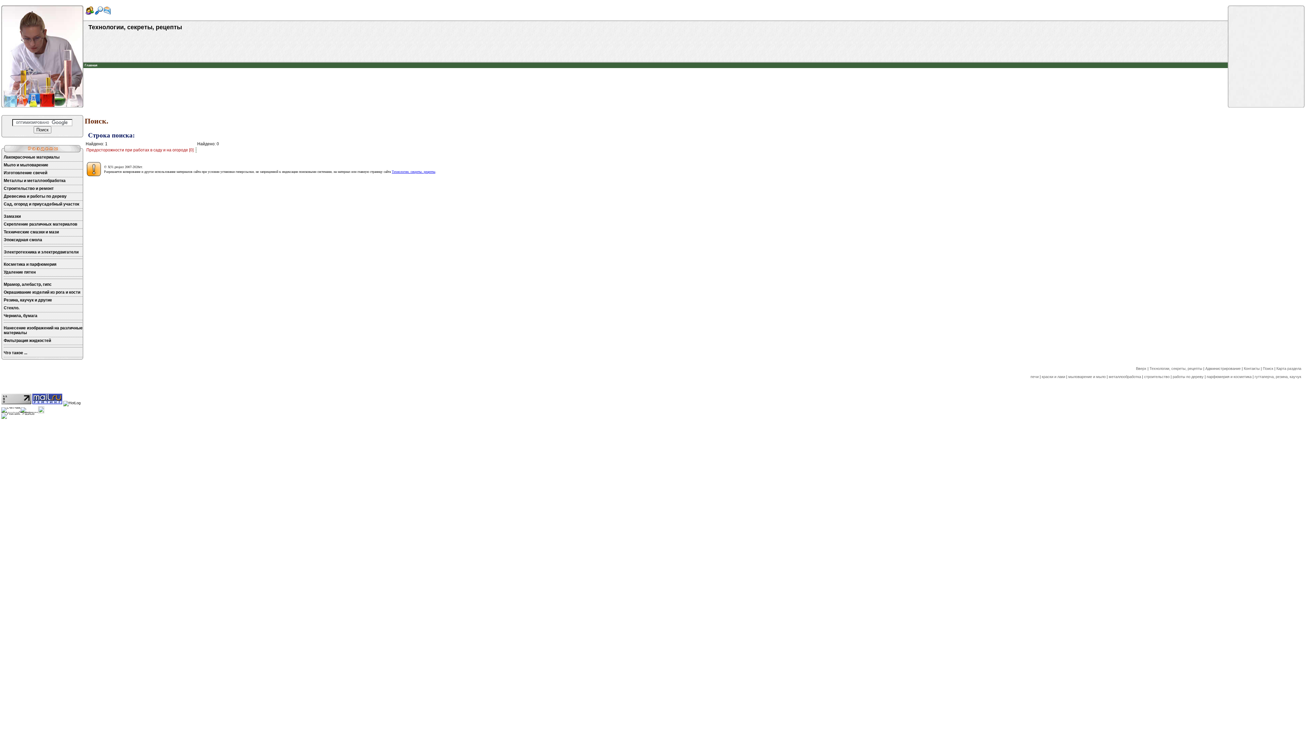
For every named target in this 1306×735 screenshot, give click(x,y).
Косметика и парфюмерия (30, 264)
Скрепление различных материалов (40, 224)
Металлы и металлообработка (35, 180)
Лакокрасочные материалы (32, 157)
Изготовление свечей (25, 172)
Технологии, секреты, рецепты (413, 171)
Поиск (1268, 368)
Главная (91, 65)
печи (1035, 377)
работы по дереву (1188, 377)
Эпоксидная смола (23, 240)
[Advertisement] (655, 78)
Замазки (12, 216)
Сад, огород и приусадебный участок (41, 204)
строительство (1157, 377)
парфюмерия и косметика (1229, 377)
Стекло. (11, 308)
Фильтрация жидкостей (27, 340)
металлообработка (1125, 377)
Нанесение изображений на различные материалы (43, 330)
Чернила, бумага (20, 315)
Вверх (1141, 368)
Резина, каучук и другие (28, 300)
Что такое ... (15, 352)
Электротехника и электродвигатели (41, 252)
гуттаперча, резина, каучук (1278, 377)
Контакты (1252, 368)
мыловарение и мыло (1087, 377)
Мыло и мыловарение (26, 165)
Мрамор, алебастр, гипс (28, 284)
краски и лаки (1053, 377)
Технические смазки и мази (31, 232)
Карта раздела (1288, 368)
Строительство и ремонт (29, 188)
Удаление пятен (20, 272)
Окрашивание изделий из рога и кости (42, 292)
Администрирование (1223, 368)
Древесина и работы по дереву (35, 196)
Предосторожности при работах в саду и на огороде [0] (140, 150)
